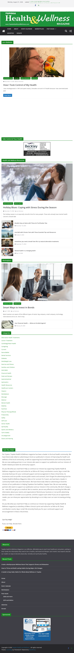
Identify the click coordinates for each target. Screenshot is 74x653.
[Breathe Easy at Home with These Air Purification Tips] (7, 224)
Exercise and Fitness (7, 364)
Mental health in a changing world (25, 250)
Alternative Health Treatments (10, 337)
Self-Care (4, 421)
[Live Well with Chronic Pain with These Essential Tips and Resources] (7, 234)
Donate (19, 33)
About (16, 29)
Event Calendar (26, 29)
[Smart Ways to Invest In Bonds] (37, 282)
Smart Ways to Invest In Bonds (18, 307)
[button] (55, 29)
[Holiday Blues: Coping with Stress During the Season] (37, 182)
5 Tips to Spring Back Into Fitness (40, 2)
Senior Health (5, 424)
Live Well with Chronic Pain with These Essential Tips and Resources (35, 232)
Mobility (3, 406)
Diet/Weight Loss (8, 78)
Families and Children (8, 367)
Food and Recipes (6, 376)
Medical (3, 400)
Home (9, 29)
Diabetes (4, 358)
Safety (3, 418)
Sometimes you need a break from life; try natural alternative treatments (37, 241)
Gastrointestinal (6, 379)
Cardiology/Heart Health (8, 343)
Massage (4, 397)
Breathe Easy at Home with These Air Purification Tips (31, 223)
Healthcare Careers (7, 388)
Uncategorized (5, 435)
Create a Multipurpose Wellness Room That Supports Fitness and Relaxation (25, 564)
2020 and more (7, 596)
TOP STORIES (5, 432)
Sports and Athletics (7, 429)
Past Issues (50, 29)
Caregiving (4, 346)
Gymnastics (4, 382)
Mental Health (18, 203)
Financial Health (8, 303)
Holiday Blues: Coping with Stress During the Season (30, 207)
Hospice (3, 391)
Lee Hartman (20, 81)
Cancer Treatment (6, 340)
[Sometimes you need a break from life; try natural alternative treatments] (7, 243)
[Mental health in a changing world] (7, 252)
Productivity (5, 415)
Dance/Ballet (5, 352)
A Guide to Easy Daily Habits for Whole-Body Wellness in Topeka (21, 572)
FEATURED (16, 78)
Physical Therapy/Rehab (8, 412)
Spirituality (4, 427)
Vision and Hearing (7, 438)
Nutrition (34, 78)
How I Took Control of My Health (20, 84)
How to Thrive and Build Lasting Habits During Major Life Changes (21, 568)
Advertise (10, 33)
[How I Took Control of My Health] (37, 62)
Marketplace (39, 29)
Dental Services (6, 355)
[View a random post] (70, 31)
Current (3, 349)
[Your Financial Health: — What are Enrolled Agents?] (7, 324)
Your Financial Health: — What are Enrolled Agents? (30, 323)
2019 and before (8, 600)
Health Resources (25, 78)
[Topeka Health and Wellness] (3, 31)
